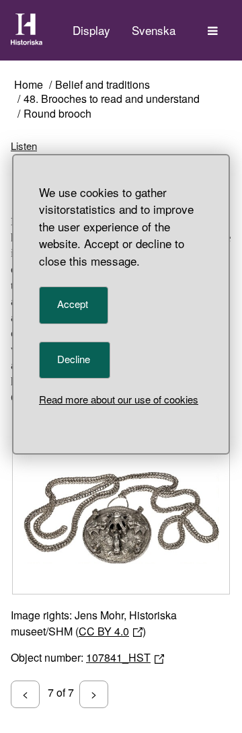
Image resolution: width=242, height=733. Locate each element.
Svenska (153, 30)
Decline (73, 359)
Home (28, 85)
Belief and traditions (102, 85)
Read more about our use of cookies (118, 399)
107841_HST (118, 657)
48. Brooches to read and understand (112, 99)
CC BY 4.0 (104, 631)
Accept (72, 304)
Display (91, 30)
